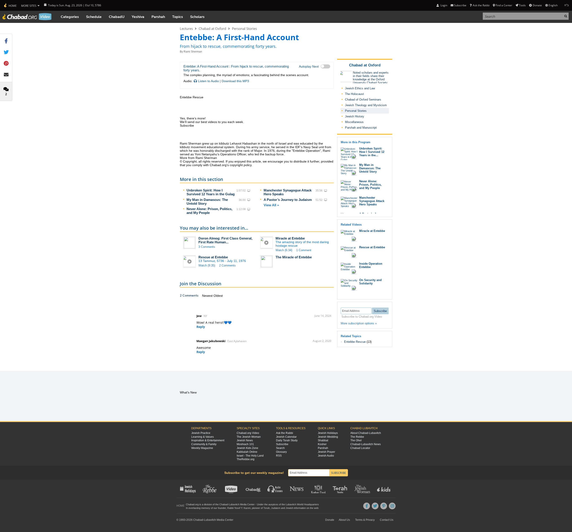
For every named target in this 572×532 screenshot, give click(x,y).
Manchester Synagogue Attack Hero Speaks (371, 201)
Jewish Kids (384, 488)
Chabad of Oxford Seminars (363, 99)
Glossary (281, 451)
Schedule (94, 16)
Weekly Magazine (202, 448)
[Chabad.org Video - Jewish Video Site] (27, 16)
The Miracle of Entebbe (294, 257)
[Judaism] (10, 5)
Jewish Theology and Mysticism (366, 105)
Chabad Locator (360, 448)
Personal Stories (244, 28)
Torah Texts (340, 488)
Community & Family (203, 444)
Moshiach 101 (245, 444)
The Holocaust (354, 94)
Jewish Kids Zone (247, 448)
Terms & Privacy (365, 519)
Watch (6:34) (284, 250)
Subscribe (282, 444)
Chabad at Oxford (212, 28)
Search (280, 448)
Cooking (319, 488)
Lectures (186, 28)
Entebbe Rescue (355, 341)
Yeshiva (138, 16)
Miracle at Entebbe (290, 238)
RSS (279, 455)
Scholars (197, 16)
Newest (208, 295)
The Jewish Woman (249, 436)
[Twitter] (375, 506)
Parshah (158, 16)
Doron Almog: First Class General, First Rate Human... (225, 240)
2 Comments (227, 265)
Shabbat (323, 440)
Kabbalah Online (247, 451)
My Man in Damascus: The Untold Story (370, 168)
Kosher (322, 444)
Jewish (289, 508)
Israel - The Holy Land (250, 455)
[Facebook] (366, 506)
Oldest (218, 295)
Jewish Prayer (326, 451)
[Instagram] (392, 506)
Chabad (223, 504)
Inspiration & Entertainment (207, 440)
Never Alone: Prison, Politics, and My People (209, 211)
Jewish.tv (231, 488)
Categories (70, 16)
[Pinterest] (383, 506)
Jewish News (245, 440)
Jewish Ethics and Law (360, 88)
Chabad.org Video (248, 433)
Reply (200, 327)
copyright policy (241, 165)
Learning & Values (202, 436)
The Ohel (356, 440)
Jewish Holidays (328, 433)
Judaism (275, 508)
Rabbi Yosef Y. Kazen (239, 508)
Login (443, 5)
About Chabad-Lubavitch (365, 433)
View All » (271, 205)
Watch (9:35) (206, 265)
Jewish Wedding (328, 436)
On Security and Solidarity (370, 281)
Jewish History (354, 116)
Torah (266, 508)
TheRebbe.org (245, 459)
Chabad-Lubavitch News (365, 444)
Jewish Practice (200, 433)
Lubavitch (234, 504)
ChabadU (117, 16)
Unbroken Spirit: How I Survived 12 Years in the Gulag (211, 192)
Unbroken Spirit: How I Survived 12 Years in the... (371, 152)
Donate (537, 5)
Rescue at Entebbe (213, 257)
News (297, 488)
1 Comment (303, 250)
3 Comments (206, 246)
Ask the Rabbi (481, 5)
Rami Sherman (193, 51)
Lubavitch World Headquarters (302, 504)
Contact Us (386, 519)
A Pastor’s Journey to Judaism (288, 200)
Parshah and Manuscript (361, 127)
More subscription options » (359, 323)
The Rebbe (357, 436)
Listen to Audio (208, 81)
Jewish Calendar (286, 436)
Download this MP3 (235, 81)
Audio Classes (275, 488)
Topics (177, 16)
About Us (344, 519)
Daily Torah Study (287, 440)
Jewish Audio (326, 455)
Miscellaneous (354, 122)
